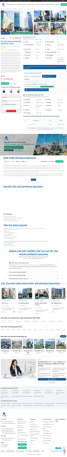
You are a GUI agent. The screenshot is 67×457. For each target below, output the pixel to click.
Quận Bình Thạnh (8, 309)
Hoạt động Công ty (34, 438)
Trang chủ (3, 451)
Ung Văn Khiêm (7, 308)
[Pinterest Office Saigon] (59, 451)
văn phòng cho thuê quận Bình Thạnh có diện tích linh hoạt (27, 265)
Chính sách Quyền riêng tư (23, 435)
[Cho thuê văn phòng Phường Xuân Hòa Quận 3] (61, 346)
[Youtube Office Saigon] (55, 451)
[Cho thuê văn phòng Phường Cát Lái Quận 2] (39, 346)
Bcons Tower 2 (5, 303)
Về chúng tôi (43, 0)
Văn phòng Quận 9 (15, 392)
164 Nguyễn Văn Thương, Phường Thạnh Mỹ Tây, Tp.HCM (22, 0)
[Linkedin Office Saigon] (57, 451)
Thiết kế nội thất (36, 451)
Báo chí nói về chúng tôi (35, 431)
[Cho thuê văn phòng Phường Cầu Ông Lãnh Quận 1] (17, 347)
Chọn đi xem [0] (59, 0)
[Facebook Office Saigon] (51, 451)
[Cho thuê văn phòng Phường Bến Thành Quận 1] (6, 346)
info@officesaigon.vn (10, 0)
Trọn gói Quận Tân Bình (49, 405)
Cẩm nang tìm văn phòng (48, 421)
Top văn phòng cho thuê (48, 433)
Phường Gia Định (14, 46)
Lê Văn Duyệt (7, 46)
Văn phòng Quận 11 (37, 392)
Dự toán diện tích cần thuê (50, 76)
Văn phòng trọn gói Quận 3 (28, 403)
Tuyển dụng (47, 0)
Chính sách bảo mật (22, 432)
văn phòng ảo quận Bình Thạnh (55, 128)
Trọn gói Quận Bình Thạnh (28, 405)
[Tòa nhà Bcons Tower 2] (9, 293)
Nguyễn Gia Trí (24, 308)
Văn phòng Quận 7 (59, 390)
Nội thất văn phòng (49, 4)
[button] (62, 283)
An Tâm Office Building (23, 303)
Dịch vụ (57, 4)
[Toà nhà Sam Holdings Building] (58, 293)
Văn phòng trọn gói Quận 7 (61, 403)
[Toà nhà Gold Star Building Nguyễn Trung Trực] (42, 293)
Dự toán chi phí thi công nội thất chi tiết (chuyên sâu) (37, 89)
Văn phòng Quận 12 (48, 392)
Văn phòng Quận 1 (4, 390)
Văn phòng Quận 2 (15, 390)
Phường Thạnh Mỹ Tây (61, 308)
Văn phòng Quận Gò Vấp (27, 396)
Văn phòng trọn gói (21, 4)
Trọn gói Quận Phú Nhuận (39, 405)
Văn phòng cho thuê (11, 4)
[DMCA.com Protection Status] (58, 448)
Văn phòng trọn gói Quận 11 (16, 406)
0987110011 (3, 0)
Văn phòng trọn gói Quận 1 (6, 403)
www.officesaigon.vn (38, 454)
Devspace (50, 124)
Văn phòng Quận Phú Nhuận (5, 397)
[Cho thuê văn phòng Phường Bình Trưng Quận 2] (28, 346)
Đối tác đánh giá (33, 429)
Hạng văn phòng (31, 4)
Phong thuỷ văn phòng (47, 438)
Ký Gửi (51, 0)
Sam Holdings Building (56, 303)
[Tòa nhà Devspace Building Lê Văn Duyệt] (42, 16)
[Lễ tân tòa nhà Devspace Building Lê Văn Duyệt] (58, 29)
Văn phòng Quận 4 (37, 390)
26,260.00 (34, 84)
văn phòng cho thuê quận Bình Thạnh (52, 165)
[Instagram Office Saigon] (61, 451)
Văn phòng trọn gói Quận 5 (50, 403)
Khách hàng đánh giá (34, 426)
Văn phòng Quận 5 (48, 390)
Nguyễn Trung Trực (40, 310)
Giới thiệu (32, 421)
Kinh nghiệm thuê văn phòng (47, 427)
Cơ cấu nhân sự (33, 424)
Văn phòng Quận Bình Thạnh (60, 393)
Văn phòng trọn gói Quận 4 (39, 403)
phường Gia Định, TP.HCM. (31, 165)
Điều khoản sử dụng (22, 439)
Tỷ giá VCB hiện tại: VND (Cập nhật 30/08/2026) (36, 84)
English (64, 0)
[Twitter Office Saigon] (53, 451)
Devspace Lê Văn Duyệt (32, 124)
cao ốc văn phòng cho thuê (58, 175)
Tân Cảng (55, 308)
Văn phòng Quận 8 (4, 392)
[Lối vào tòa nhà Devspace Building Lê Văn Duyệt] (42, 29)
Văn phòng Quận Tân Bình (17, 396)
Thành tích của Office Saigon (34, 434)
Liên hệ (54, 0)
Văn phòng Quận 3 (26, 390)
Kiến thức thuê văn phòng (48, 424)
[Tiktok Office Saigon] (63, 451)
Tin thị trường (45, 443)
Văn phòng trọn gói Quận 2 (17, 403)
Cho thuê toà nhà (40, 4)
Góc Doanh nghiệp (47, 440)
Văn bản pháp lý (46, 430)
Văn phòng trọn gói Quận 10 (5, 406)
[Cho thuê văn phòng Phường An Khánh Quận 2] (50, 346)
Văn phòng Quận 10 (26, 392)
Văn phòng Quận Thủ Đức (39, 396)
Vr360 (42, 451)
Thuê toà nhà (28, 451)
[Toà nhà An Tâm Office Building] (25, 293)
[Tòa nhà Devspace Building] (17, 22)
